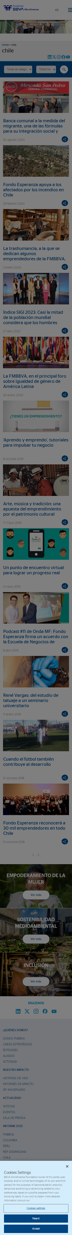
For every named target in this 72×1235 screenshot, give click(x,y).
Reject (36, 1218)
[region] (36, 1198)
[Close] (67, 1166)
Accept (36, 1228)
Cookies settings (36, 1208)
